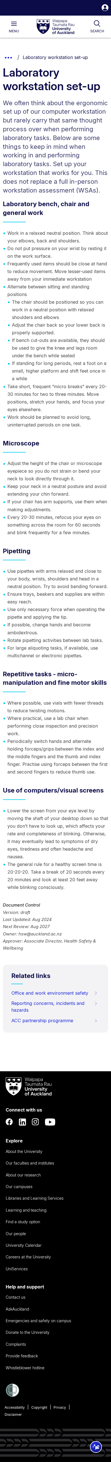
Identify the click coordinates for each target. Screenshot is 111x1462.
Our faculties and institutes (30, 1163)
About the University (24, 1151)
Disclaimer (13, 1414)
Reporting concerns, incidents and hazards (48, 1006)
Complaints (16, 1344)
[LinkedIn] (22, 1122)
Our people (16, 1233)
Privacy (60, 1407)
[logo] (55, 27)
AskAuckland (17, 1309)
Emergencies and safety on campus (38, 1320)
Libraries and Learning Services (34, 1198)
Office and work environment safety (49, 993)
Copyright (39, 1407)
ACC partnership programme (42, 1020)
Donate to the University (28, 1332)
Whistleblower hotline (25, 1367)
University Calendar (24, 1245)
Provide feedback (22, 1355)
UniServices (17, 1268)
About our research (23, 1174)
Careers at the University (28, 1256)
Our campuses (19, 1186)
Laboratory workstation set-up (55, 57)
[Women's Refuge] (12, 1395)
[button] (105, 8)
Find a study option (23, 1221)
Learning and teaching (26, 1210)
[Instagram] (35, 1122)
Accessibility (15, 1407)
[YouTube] (50, 1122)
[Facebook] (9, 1122)
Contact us (15, 1297)
